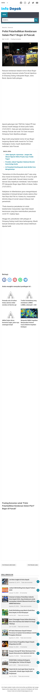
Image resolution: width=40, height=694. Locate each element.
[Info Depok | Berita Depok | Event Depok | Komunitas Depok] (11, 9)
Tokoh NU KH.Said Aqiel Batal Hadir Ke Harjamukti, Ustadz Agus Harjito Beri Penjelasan (21, 671)
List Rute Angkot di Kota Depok (19, 579)
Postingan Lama (33, 565)
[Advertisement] (20, 101)
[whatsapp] (20, 280)
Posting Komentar (16, 39)
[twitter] (9, 280)
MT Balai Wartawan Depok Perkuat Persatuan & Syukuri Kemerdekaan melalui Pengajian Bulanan (23, 633)
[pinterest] (15, 280)
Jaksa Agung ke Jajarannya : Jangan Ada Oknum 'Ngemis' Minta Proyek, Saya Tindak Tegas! (19, 157)
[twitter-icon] (33, 2)
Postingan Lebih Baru (8, 565)
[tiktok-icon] (29, 2)
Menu (4, 14)
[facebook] (4, 280)
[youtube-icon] (37, 2)
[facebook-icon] (21, 2)
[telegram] (25, 280)
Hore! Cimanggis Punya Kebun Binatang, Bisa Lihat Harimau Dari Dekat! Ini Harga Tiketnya (22, 622)
